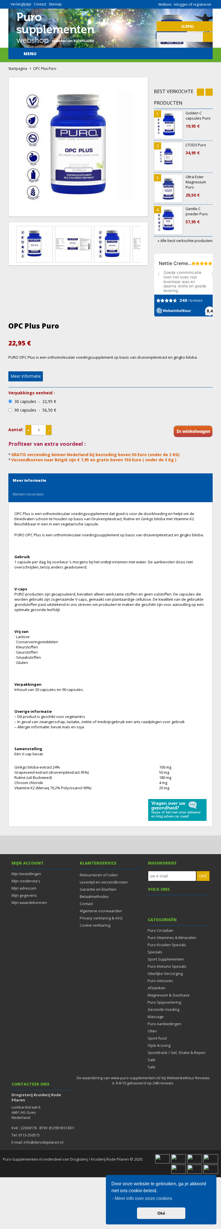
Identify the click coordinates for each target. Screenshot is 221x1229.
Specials (155, 952)
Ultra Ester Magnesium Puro (196, 186)
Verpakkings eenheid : (31, 392)
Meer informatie (26, 376)
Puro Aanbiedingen (164, 1023)
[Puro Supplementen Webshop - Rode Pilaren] (55, 45)
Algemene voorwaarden (101, 910)
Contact (40, 4)
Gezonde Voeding (163, 1009)
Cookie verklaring (95, 925)
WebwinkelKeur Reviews (188, 1077)
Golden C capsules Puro (198, 119)
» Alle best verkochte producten (185, 240)
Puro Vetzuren (160, 980)
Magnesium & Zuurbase (169, 995)
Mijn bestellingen (26, 873)
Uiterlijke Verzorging (165, 973)
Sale (151, 1059)
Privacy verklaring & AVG (101, 918)
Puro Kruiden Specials (167, 944)
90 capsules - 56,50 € (35, 410)
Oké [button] (161, 1213)
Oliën (152, 1031)
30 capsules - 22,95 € (35, 401)
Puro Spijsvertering (164, 1002)
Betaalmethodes (94, 896)
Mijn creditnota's (26, 881)
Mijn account (28, 863)
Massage (156, 1016)
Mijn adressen (24, 888)
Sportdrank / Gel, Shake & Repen (176, 1052)
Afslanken (156, 987)
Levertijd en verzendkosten (104, 882)
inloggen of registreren (192, 4)
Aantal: (15, 429)
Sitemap (55, 4)
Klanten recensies (28, 494)
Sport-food (157, 1038)
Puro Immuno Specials (167, 966)
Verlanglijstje (21, 4)
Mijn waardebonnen (29, 902)
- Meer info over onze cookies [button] (142, 1198)
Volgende (144, 240)
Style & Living (159, 1045)
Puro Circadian (160, 930)
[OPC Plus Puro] (35, 243)
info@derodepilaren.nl (43, 1142)
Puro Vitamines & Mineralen (172, 937)
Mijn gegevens (24, 895)
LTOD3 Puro (196, 148)
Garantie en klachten (98, 889)
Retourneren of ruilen (99, 874)
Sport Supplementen (166, 959)
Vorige (12, 240)
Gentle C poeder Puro (197, 215)
